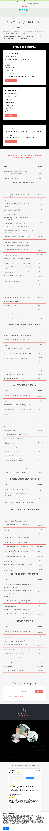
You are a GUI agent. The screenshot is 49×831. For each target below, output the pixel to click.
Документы (30, 14)
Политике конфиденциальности (25, 824)
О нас (23, 14)
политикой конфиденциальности (15, 696)
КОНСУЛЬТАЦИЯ (10, 80)
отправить (39, 691)
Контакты (37, 14)
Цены (18, 14)
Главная (6, 14)
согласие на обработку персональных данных (21, 694)
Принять (6, 828)
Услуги (12, 14)
